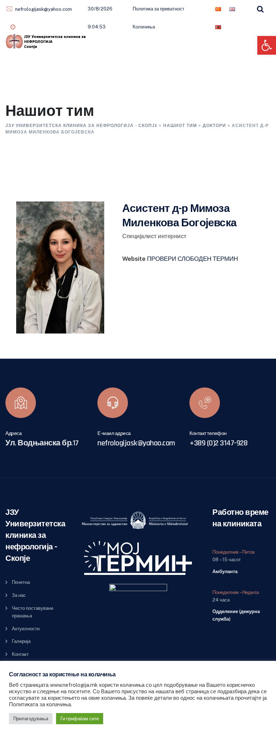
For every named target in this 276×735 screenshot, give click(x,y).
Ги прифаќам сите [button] (79, 718)
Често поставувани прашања (32, 611)
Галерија (21, 641)
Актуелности (26, 628)
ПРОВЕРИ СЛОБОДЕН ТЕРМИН (192, 258)
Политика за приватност (158, 9)
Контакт (20, 654)
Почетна (21, 582)
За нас (19, 595)
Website (134, 258)
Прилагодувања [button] (30, 718)
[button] (266, 45)
